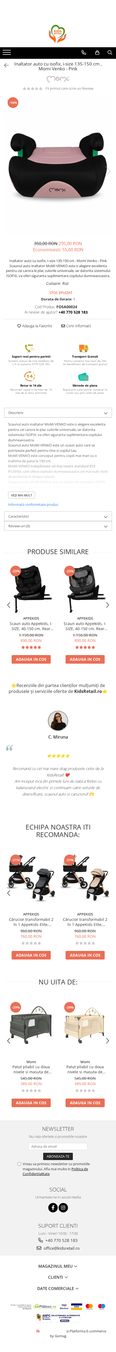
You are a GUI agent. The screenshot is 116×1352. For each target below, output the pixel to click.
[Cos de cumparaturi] (97, 52)
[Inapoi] (4, 65)
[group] (58, 165)
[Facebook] (53, 1207)
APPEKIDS (31, 618)
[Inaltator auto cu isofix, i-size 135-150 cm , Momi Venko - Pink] (58, 165)
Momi (31, 1061)
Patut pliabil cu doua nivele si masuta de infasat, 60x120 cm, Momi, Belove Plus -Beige (85, 1069)
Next (107, 171)
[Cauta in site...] (110, 52)
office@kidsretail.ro (61, 1248)
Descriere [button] (15, 412)
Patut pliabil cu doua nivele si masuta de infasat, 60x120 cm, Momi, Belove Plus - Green (31, 1069)
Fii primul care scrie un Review (69, 88)
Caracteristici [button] (18, 516)
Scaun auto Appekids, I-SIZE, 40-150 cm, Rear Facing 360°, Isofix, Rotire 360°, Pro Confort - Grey (85, 626)
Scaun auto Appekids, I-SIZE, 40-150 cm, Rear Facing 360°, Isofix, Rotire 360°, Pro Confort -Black (31, 626)
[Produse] (7, 54)
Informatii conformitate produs (33, 504)
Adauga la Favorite (36, 325)
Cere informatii (78, 325)
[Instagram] (63, 1207)
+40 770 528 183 (61, 1240)
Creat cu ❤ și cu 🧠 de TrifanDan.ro (38, 1331)
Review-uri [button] (19, 526)
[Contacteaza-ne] (84, 52)
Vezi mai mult (21, 495)
